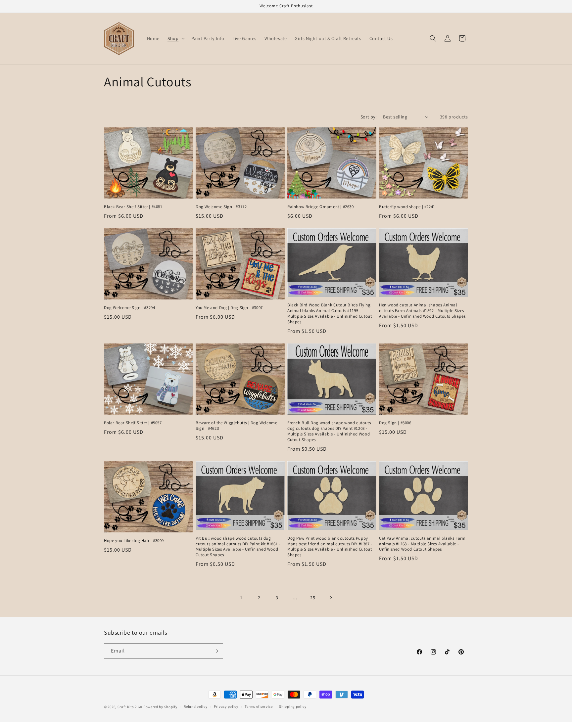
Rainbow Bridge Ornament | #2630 (320, 206)
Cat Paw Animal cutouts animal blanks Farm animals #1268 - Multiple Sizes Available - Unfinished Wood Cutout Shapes (422, 544)
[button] (175, 38)
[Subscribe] (215, 651)
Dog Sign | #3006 (395, 423)
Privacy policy (226, 706)
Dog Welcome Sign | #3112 (221, 206)
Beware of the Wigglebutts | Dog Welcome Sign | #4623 (236, 425)
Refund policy (195, 706)
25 (312, 598)
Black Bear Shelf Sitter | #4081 (133, 206)
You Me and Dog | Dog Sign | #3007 (229, 307)
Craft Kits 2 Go (130, 706)
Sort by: (368, 117)
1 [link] (241, 597)
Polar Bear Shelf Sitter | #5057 (133, 423)
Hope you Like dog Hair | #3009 (134, 540)
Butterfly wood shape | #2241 (407, 206)
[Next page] (330, 597)
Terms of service (258, 706)
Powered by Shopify (160, 706)
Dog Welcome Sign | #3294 (129, 307)
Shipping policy (293, 706)
